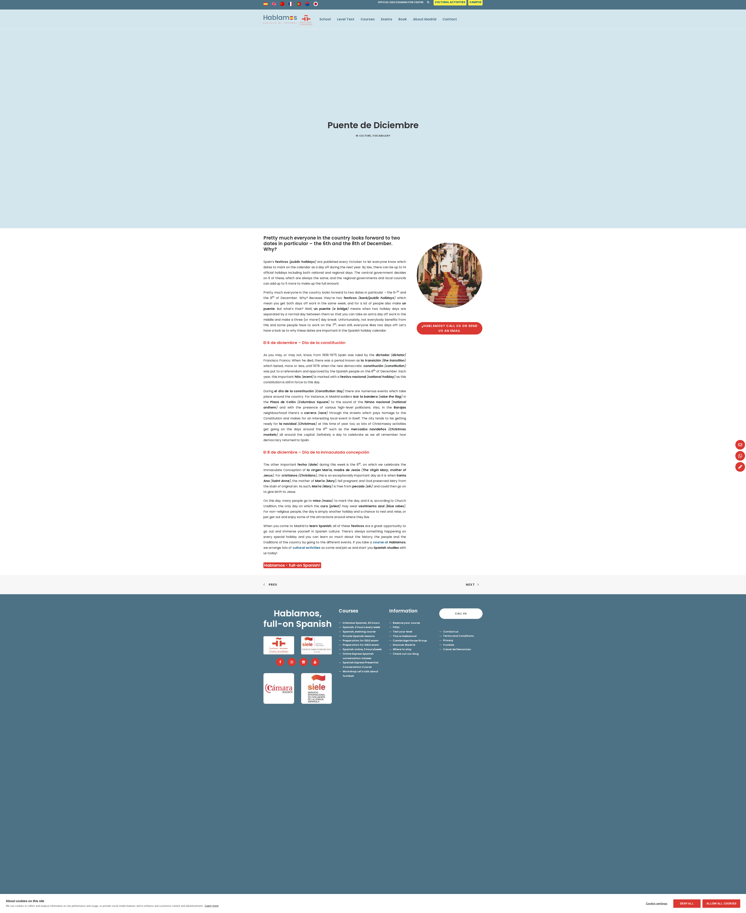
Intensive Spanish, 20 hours (361, 623)
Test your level (402, 631)
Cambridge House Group (410, 640)
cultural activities (306, 547)
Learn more (212, 905)
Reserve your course (406, 623)
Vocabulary (381, 135)
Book (402, 19)
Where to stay (402, 649)
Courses (368, 19)
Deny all (687, 903)
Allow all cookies (721, 903)
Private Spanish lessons (359, 636)
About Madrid (424, 19)
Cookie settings (657, 903)
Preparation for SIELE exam (361, 645)
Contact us (450, 631)
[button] (280, 662)
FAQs (396, 627)
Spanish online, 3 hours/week (362, 649)
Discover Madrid (404, 645)
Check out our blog (406, 654)
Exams (386, 19)
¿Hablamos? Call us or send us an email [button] (450, 328)
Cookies (448, 645)
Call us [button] (461, 613)
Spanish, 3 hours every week (361, 627)
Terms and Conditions (458, 636)
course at (389, 542)
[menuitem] (450, 3)
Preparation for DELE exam (360, 640)
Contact (450, 19)
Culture (365, 135)
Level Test (345, 19)
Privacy (448, 640)
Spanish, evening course (359, 631)
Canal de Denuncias (457, 649)
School (325, 19)
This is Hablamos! (405, 636)
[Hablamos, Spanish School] (287, 19)
